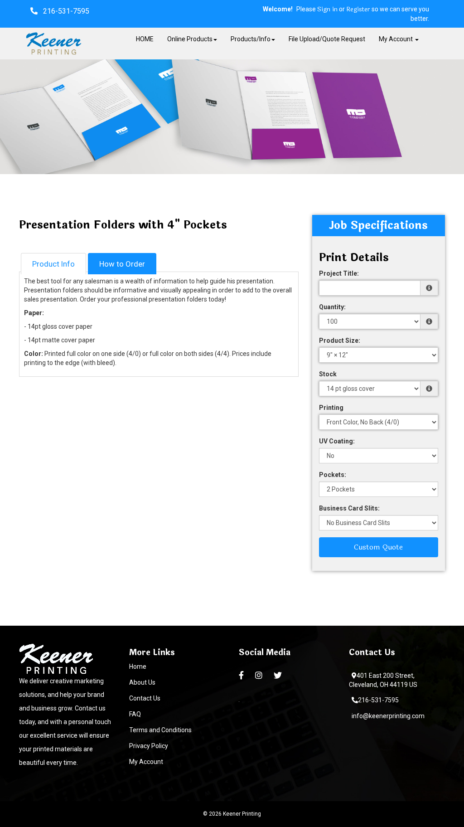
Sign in (327, 9)
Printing (331, 407)
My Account (146, 761)
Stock (328, 374)
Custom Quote (378, 547)
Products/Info (251, 39)
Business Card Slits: (349, 508)
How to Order (122, 263)
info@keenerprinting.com (388, 716)
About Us (142, 682)
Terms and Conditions (160, 730)
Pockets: (332, 474)
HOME (145, 39)
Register (358, 9)
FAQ (135, 714)
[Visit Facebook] (242, 675)
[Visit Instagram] (260, 675)
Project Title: (339, 273)
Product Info (53, 263)
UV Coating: (337, 441)
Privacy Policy (148, 745)
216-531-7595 (378, 700)
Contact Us (144, 698)
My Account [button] (396, 39)
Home (137, 666)
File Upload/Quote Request (327, 39)
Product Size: (339, 340)
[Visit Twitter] (279, 675)
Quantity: (332, 307)
